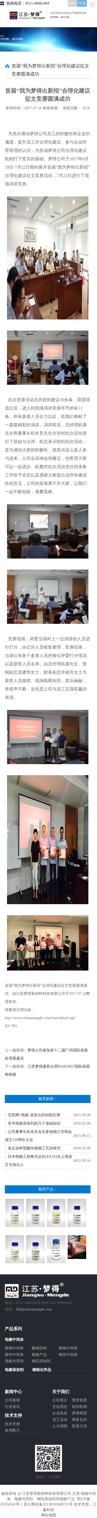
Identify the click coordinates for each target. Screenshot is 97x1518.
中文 (82, 3)
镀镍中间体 (68, 1348)
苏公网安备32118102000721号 (48, 1504)
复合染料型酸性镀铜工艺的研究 (34, 1148)
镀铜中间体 (14, 1348)
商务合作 (79, 1420)
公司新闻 (12, 1400)
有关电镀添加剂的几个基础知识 (34, 1123)
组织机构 (79, 1407)
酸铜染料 (39, 1348)
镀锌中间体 (14, 1355)
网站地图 (48, 1515)
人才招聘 (59, 1426)
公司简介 (59, 1400)
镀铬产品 (39, 1355)
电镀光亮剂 (14, 1361)
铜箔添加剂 (41, 1361)
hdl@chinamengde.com (34, 1309)
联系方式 (79, 1426)
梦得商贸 (79, 1413)
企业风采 (59, 1413)
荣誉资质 (79, 1400)
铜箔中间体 (68, 1355)
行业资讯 (12, 1407)
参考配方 (12, 1430)
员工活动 (59, 1420)
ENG (73, 3)
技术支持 (12, 1424)
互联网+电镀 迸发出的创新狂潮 (34, 1115)
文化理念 (59, 1407)
